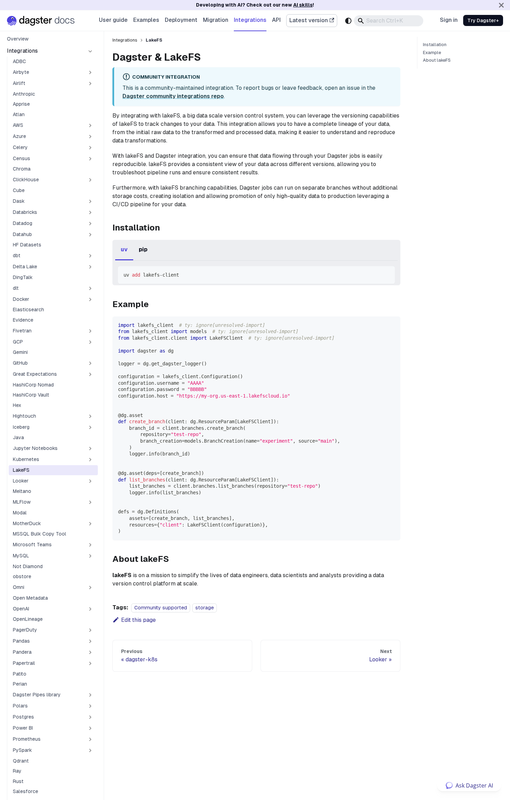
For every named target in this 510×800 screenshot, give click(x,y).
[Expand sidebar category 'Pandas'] (90, 641)
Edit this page (138, 620)
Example (432, 52)
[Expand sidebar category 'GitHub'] (90, 363)
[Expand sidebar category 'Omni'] (90, 587)
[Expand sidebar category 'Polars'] (90, 706)
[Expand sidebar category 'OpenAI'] (90, 609)
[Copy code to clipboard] (386, 274)
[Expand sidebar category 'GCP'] (90, 342)
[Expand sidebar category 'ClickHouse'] (90, 179)
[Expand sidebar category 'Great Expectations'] (90, 374)
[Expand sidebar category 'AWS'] (90, 125)
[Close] (501, 5)
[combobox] (388, 20)
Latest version (308, 20)
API (276, 20)
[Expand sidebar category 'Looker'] (90, 481)
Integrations (250, 20)
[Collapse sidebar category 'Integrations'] (90, 51)
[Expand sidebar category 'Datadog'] (90, 223)
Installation (435, 44)
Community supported (160, 607)
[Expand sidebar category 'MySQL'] (90, 556)
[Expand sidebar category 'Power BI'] (90, 728)
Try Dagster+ (483, 20)
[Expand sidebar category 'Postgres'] (90, 717)
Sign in (449, 20)
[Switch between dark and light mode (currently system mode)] (348, 20)
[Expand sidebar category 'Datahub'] (90, 234)
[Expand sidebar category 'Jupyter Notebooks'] (90, 448)
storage (204, 607)
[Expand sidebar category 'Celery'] (90, 147)
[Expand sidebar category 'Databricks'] (90, 212)
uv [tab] (124, 249)
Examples (146, 20)
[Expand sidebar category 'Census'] (90, 158)
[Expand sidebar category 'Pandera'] (90, 652)
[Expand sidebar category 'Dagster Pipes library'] (90, 695)
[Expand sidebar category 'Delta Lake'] (90, 266)
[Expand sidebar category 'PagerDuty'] (90, 630)
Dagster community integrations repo (173, 96)
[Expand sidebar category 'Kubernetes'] (90, 459)
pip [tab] (143, 249)
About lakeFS (437, 60)
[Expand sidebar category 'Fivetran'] (90, 331)
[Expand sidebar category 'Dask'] (90, 201)
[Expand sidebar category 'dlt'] (90, 288)
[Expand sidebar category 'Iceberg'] (90, 427)
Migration (215, 20)
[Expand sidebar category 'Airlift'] (90, 83)
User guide (113, 20)
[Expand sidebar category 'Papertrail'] (90, 663)
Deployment (181, 20)
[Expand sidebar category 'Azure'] (90, 136)
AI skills (303, 5)
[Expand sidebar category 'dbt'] (90, 255)
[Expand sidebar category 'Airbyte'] (90, 72)
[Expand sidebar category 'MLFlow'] (90, 502)
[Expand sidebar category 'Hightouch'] (90, 416)
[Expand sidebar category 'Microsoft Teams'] (90, 544)
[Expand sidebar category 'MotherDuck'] (90, 523)
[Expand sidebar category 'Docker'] (90, 299)
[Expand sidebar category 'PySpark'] (90, 750)
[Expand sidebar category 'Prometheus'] (90, 739)
